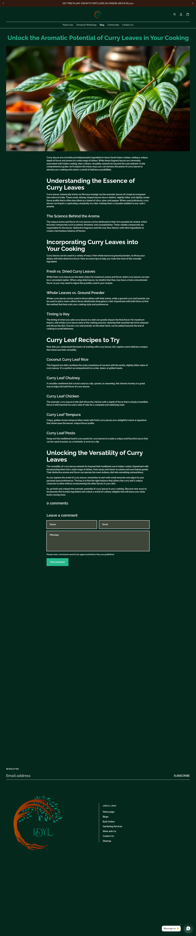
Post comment (57, 562)
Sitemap (107, 841)
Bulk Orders (109, 821)
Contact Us (108, 836)
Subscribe (182, 775)
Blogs (105, 816)
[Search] (174, 14)
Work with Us (109, 831)
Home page (108, 812)
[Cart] (187, 14)
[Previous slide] (3, 3)
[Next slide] (192, 3)
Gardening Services (112, 826)
